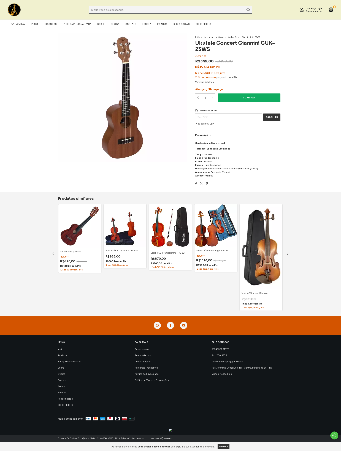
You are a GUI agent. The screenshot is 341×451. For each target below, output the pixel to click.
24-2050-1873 (219, 355)
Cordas (221, 37)
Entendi (223, 447)
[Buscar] (248, 10)
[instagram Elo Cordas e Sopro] (157, 325)
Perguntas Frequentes (146, 367)
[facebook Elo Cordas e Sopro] (170, 325)
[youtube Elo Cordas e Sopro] (183, 325)
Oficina (115, 24)
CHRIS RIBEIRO (203, 24)
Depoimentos (142, 349)
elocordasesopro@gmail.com (227, 361)
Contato (130, 24)
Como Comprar (143, 361)
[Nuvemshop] (162, 438)
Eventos (162, 24)
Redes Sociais (182, 24)
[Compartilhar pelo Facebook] (196, 183)
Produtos (50, 24)
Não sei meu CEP (205, 123)
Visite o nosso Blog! (222, 374)
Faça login (317, 8)
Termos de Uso (143, 355)
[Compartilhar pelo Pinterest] (207, 183)
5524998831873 (220, 349)
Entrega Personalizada (77, 24)
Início (34, 24)
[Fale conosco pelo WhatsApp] (334, 435)
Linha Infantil (209, 37)
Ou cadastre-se (314, 11)
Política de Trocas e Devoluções (152, 380)
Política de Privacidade (147, 374)
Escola (146, 24)
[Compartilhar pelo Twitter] (201, 183)
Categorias (18, 24)
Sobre (101, 24)
